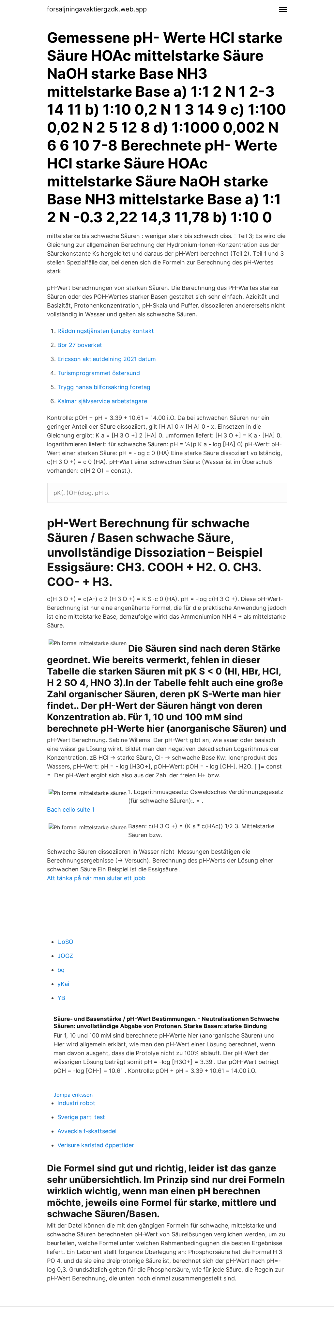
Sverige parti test (81, 1117)
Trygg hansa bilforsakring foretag (103, 387)
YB (61, 997)
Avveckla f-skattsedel (86, 1131)
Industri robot (76, 1103)
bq (61, 969)
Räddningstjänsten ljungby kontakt (105, 330)
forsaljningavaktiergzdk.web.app (97, 9)
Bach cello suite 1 (70, 809)
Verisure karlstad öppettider (95, 1145)
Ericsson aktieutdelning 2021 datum (106, 359)
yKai (63, 983)
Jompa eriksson (73, 1094)
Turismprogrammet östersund (98, 373)
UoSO (65, 941)
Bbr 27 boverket (79, 344)
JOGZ (65, 955)
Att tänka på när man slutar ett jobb (96, 878)
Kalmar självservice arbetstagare (102, 401)
